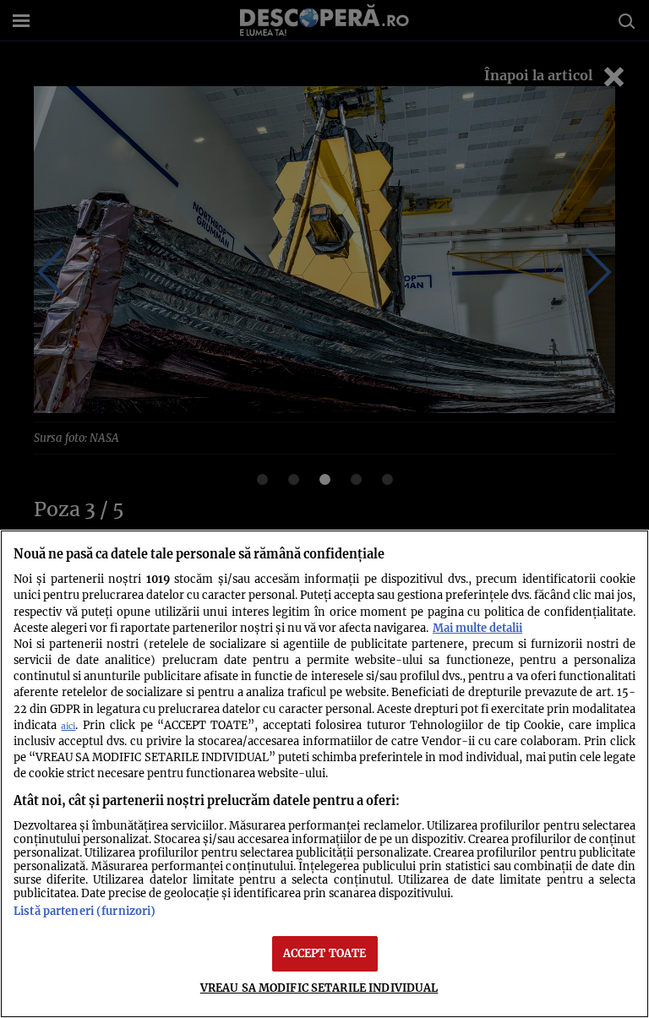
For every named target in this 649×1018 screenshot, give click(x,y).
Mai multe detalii (477, 627)
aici (68, 726)
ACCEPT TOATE (325, 953)
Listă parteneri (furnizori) (84, 910)
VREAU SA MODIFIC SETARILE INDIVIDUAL (319, 987)
